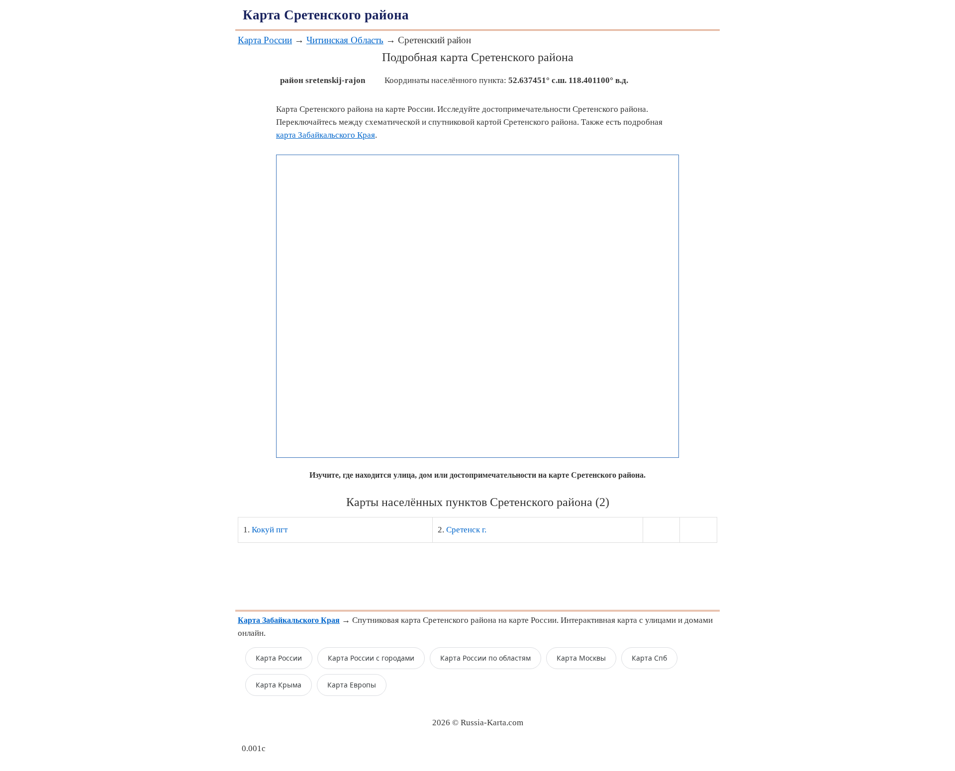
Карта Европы (351, 684)
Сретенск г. (466, 529)
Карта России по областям (485, 658)
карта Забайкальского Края (325, 135)
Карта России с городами (371, 658)
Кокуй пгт (269, 529)
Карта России (265, 40)
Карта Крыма (278, 684)
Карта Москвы (581, 658)
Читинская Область (344, 40)
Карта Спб (649, 658)
